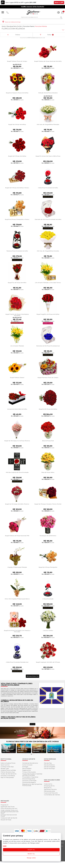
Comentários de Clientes (52, 795)
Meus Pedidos (26, 768)
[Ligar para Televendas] (7, 12)
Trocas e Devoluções (29, 772)
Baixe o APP (59, 2)
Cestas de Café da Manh (9, 818)
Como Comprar (27, 765)
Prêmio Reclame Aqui (8, 772)
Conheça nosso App (7, 766)
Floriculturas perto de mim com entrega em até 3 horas (32, 741)
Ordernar (17, 34)
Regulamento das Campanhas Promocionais (32, 784)
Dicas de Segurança (28, 779)
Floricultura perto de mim (9, 808)
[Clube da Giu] (32, 738)
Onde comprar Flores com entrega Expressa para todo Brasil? (10, 811)
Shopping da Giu (49, 786)
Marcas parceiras (49, 791)
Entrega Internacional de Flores (9, 815)
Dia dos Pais (48, 763)
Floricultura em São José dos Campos (23, 749)
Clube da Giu (48, 784)
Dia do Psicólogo (49, 768)
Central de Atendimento (30, 763)
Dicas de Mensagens (29, 782)
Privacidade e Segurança (30, 777)
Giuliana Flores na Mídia (8, 770)
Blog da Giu (47, 787)
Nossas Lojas (5, 768)
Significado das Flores (7, 806)
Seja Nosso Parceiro (50, 789)
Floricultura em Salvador (38, 750)
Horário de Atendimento (8, 774)
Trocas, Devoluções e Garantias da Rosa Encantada (32, 774)
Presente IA (4, 805)
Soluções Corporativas (8, 775)
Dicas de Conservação (29, 780)
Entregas (25, 766)
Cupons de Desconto (51, 793)
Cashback (58, 12)
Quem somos (5, 765)
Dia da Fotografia (49, 766)
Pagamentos (26, 770)
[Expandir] (63, 30)
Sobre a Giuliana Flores (8, 763)
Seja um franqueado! (7, 777)
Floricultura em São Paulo (7, 750)
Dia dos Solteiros (49, 765)
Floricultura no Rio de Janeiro (53, 750)
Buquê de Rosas (6, 820)
